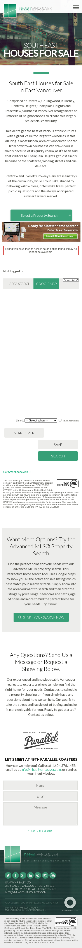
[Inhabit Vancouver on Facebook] (15, 878)
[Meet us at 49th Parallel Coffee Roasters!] (41, 750)
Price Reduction (70, 420)
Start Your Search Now (43, 617)
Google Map (46, 284)
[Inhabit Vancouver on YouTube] (52, 878)
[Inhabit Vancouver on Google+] (23, 878)
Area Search (19, 284)
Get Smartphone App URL (18, 472)
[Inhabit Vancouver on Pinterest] (38, 878)
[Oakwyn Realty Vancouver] (71, 904)
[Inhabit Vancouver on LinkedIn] (30, 878)
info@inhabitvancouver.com (41, 769)
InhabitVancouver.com (23, 908)
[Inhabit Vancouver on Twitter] (8, 878)
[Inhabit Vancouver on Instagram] (45, 878)
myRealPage (11, 910)
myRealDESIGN (37, 910)
